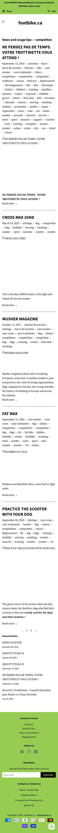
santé (46, 111)
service (43, 115)
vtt (27, 445)
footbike (43, 93)
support (37, 119)
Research (29, 724)
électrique (47, 85)
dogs (12, 342)
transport (31, 124)
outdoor (6, 106)
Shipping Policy (29, 736)
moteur (22, 102)
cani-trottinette (22, 72)
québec (34, 106)
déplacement (47, 80)
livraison (50, 98)
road (29, 111)
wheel (52, 128)
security (18, 115)
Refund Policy (29, 728)
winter (16, 98)
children (20, 89)
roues (21, 111)
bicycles (29, 68)
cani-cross (8, 333)
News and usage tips (17, 39)
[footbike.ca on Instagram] (29, 752)
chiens (49, 333)
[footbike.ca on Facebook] (22, 752)
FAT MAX (10, 414)
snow (5, 119)
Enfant (9, 89)
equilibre (46, 89)
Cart (53, 11)
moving (34, 102)
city (36, 128)
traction (50, 119)
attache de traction (35, 324)
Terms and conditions (29, 732)
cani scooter (44, 329)
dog (37, 223)
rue (38, 111)
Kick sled (28, 98)
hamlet (27, 524)
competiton (42, 76)
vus (44, 128)
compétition (25, 76)
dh (21, 533)
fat (19, 432)
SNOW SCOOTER (12, 642)
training (33, 89)
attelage (27, 223)
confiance (7, 80)
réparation (8, 111)
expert (18, 93)
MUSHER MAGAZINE (20, 319)
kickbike (17, 227)
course (20, 80)
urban (17, 128)
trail (7, 124)
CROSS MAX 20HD (18, 217)
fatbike (40, 432)
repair (44, 106)
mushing (46, 102)
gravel (5, 98)
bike (39, 68)
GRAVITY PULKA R (13, 653)
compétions (8, 76)
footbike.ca (29, 815)
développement (14, 85)
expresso (31, 93)
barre (44, 63)
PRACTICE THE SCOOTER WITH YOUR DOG (24, 511)
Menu (9, 11)
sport (14, 119)
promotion (20, 106)
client (38, 72)
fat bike (29, 432)
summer (7, 93)
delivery (32, 80)
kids (39, 98)
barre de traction (11, 68)
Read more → (10, 203)
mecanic (10, 102)
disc (28, 85)
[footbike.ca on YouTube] (36, 752)
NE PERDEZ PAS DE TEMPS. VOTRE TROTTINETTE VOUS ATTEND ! (27, 52)
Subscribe (48, 775)
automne (33, 63)
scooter (6, 115)
